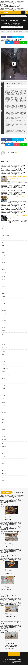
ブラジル (4, 398)
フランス (4, 395)
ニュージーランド (5, 375)
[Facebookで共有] (6, 37)
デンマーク (4, 357)
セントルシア (4, 334)
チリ (3, 354)
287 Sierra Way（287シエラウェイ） (11, 617)
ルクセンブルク (5, 453)
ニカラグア (4, 371)
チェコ (3, 344)
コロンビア (4, 303)
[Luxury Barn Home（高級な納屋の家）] (4, 199)
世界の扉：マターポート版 (17, 659)
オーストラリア (5, 276)
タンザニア (4, 341)
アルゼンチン (4, 238)
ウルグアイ (4, 262)
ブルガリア (4, 402)
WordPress (14, 662)
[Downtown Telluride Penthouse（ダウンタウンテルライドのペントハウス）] (4, 218)
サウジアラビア (5, 306)
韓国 (3, 484)
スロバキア (4, 327)
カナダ (3, 286)
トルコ (3, 361)
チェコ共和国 (4, 347)
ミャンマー (4, 429)
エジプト (4, 266)
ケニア (3, 296)
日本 (3, 480)
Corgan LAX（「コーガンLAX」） (11, 545)
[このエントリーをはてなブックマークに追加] (9, 42)
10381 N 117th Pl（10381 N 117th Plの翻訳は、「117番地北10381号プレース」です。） (11, 646)
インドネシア (4, 255)
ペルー (3, 415)
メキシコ (4, 432)
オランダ (4, 272)
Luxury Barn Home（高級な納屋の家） (15, 196)
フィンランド (4, 392)
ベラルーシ (4, 409)
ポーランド (4, 422)
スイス (3, 317)
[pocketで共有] (16, 42)
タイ (3, 337)
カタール (4, 283)
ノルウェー (4, 378)
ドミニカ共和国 (5, 368)
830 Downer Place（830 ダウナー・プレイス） (11, 572)
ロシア (3, 460)
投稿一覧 (16, 152)
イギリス (4, 242)
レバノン (4, 456)
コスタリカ (4, 300)
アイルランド (4, 228)
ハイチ (3, 381)
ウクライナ (4, 259)
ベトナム (4, 405)
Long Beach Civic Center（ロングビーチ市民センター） (7, 589)
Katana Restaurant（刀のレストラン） (11, 518)
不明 (3, 463)
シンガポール (4, 310)
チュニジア (4, 351)
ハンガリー (4, 385)
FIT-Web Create (17, 661)
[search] (26, 16)
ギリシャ (4, 293)
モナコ (3, 436)
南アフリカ (4, 470)
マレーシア (4, 426)
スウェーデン (4, 320)
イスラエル (4, 245)
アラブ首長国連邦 (5, 235)
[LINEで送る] (23, 42)
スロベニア (4, 330)
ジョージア (4, 313)
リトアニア (4, 449)
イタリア (4, 249)
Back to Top (14, 653)
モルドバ (4, 439)
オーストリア (4, 279)
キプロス (4, 289)
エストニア (4, 269)
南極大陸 (4, 473)
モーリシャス (4, 446)
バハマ (3, 388)
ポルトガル (4, 419)
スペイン (4, 323)
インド (3, 252)
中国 (3, 466)
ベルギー (4, 412)
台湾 (3, 477)
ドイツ (3, 364)
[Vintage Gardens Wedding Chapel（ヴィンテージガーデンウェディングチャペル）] (4, 179)
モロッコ (4, 443)
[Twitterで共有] (18, 37)
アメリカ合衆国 (11, 26)
